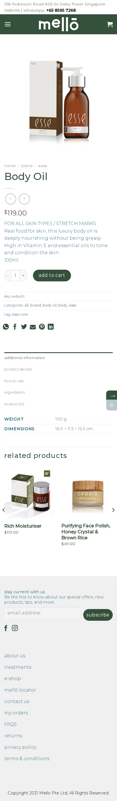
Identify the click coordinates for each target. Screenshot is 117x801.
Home (10, 165)
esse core (20, 314)
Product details (18, 369)
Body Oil (50, 305)
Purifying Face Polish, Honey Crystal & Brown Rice (85, 531)
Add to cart (52, 275)
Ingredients (14, 392)
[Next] (113, 521)
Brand (26, 165)
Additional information (24, 358)
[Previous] (4, 521)
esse (42, 165)
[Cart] (110, 24)
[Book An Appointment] (111, 405)
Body (62, 305)
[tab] (58, 358)
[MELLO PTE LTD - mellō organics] (58, 24)
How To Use (14, 381)
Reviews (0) (14, 404)
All (26, 305)
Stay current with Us (54, 597)
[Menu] (7, 24)
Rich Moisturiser (22, 526)
